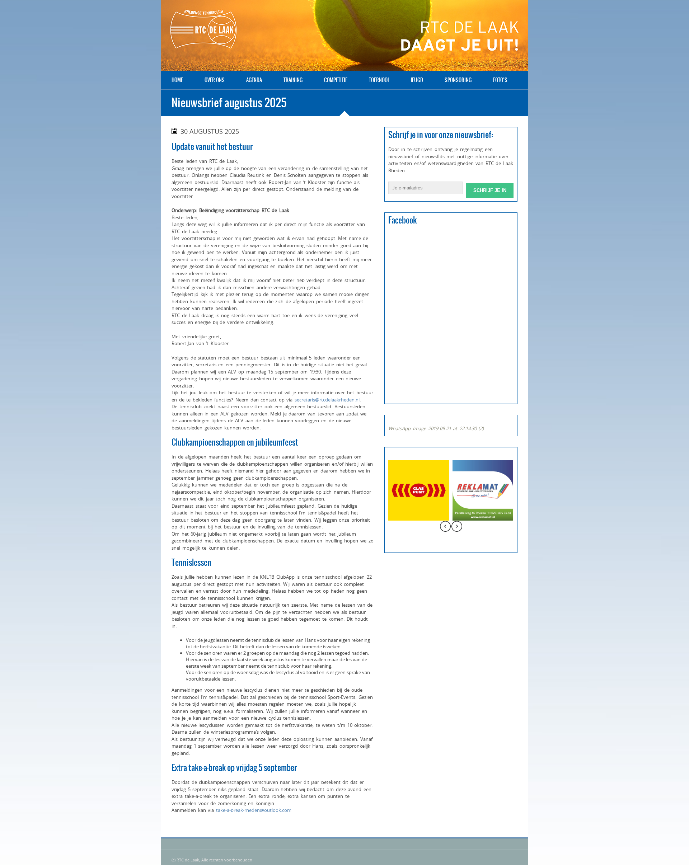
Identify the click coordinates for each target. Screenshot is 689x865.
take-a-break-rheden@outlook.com (253, 810)
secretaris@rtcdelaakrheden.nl (327, 399)
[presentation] (445, 527)
